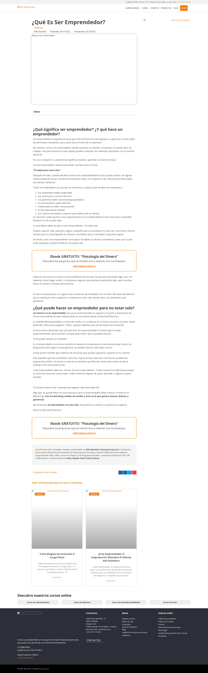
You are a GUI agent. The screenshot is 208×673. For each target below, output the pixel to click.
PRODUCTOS (166, 8)
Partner (161, 624)
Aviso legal (162, 630)
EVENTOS (155, 8)
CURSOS (145, 8)
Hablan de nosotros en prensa (134, 632)
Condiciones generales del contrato (172, 633)
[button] (120, 472)
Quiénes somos (128, 618)
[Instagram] (161, 669)
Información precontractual (169, 627)
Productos (126, 624)
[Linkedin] (181, 669)
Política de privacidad (167, 618)
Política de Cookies (166, 621)
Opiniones (126, 635)
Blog (124, 629)
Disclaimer (162, 636)
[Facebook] (155, 669)
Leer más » (57, 577)
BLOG (176, 8)
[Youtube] (174, 669)
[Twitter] (188, 669)
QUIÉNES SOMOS (132, 8)
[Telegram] (168, 669)
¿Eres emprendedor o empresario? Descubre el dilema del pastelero (111, 557)
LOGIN (183, 8)
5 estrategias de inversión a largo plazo (57, 555)
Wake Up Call (127, 621)
